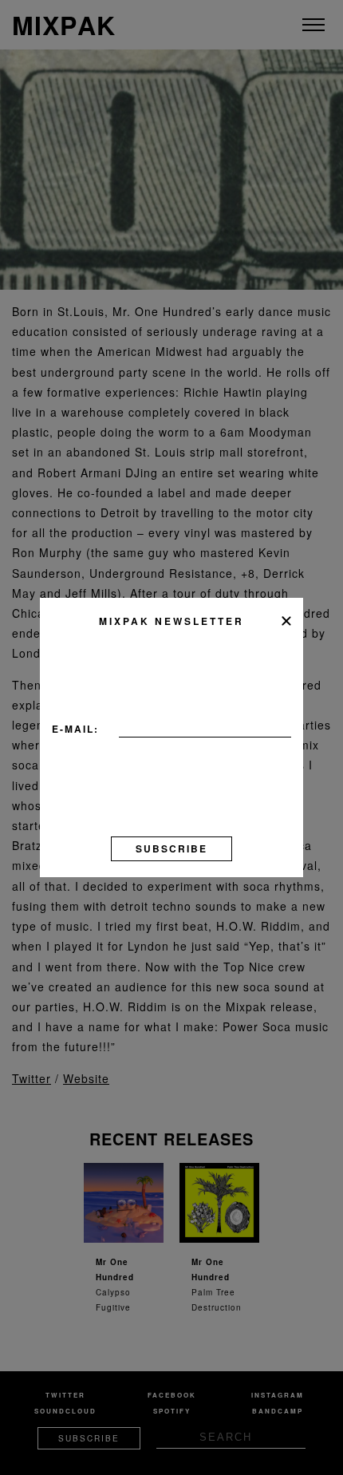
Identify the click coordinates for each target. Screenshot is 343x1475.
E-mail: (75, 729)
